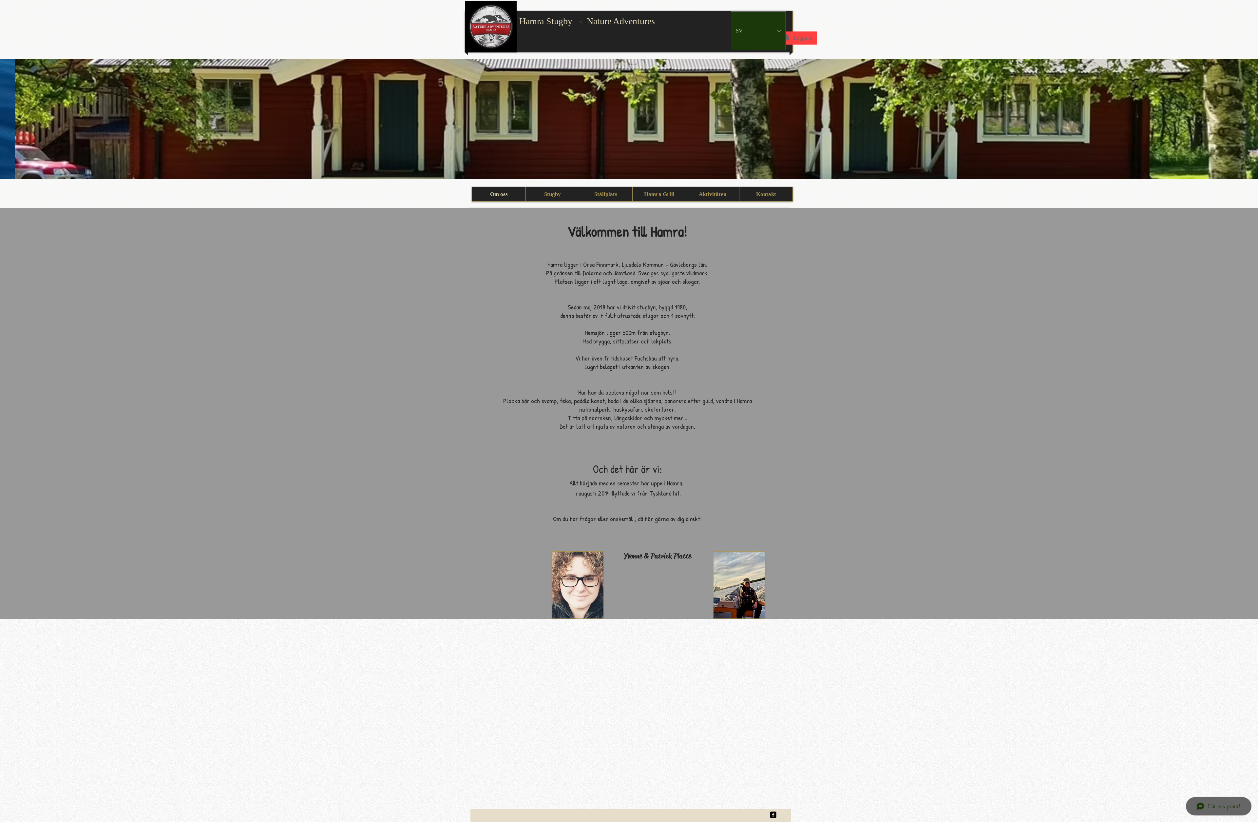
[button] (629, 119)
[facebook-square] (773, 815)
